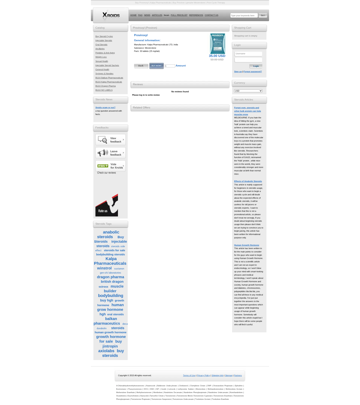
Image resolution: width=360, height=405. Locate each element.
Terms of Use (189, 375)
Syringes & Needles (104, 73)
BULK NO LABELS (103, 90)
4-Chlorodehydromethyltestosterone (130, 386)
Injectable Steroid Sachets (107, 65)
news (147, 15)
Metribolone (157, 392)
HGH (152, 389)
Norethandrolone (236, 392)
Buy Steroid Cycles (104, 36)
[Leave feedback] (111, 152)
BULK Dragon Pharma (105, 86)
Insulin (163, 389)
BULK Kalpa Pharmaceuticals (108, 82)
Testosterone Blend (184, 396)
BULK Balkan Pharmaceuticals (109, 78)
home (133, 15)
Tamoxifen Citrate (157, 396)
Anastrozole (150, 386)
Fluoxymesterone (135, 389)
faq (140, 15)
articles (157, 15)
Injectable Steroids (103, 40)
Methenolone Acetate (234, 389)
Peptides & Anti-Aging (105, 53)
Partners (238, 375)
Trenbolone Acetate (202, 399)
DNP (209, 386)
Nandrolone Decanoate (173, 392)
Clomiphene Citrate (198, 386)
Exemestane (121, 389)
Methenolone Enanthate (125, 392)
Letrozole (172, 389)
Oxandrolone (121, 396)
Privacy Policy (203, 375)
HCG (146, 389)
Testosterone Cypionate (203, 396)
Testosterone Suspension (161, 399)
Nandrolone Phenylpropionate (195, 392)
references (196, 15)
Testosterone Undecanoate (183, 399)
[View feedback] (111, 139)
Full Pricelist (179, 15)
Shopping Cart (242, 27)
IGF (157, 389)
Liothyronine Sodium (186, 389)
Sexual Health (101, 61)
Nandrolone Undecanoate (218, 392)
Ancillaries (100, 49)
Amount (181, 65)
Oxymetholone (133, 396)
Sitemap (228, 375)
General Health (102, 69)
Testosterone (170, 396)
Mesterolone (201, 389)
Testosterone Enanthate (223, 396)
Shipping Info (217, 375)
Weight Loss (101, 57)
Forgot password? (253, 71)
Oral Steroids (101, 44)
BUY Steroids (111, 15)
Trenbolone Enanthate (220, 399)
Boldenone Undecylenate (167, 386)
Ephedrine (239, 386)
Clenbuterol (183, 386)
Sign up (238, 71)
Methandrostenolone (216, 389)
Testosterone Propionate (140, 399)
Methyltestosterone (144, 392)
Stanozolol (144, 396)
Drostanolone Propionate (223, 386)
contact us (211, 15)
